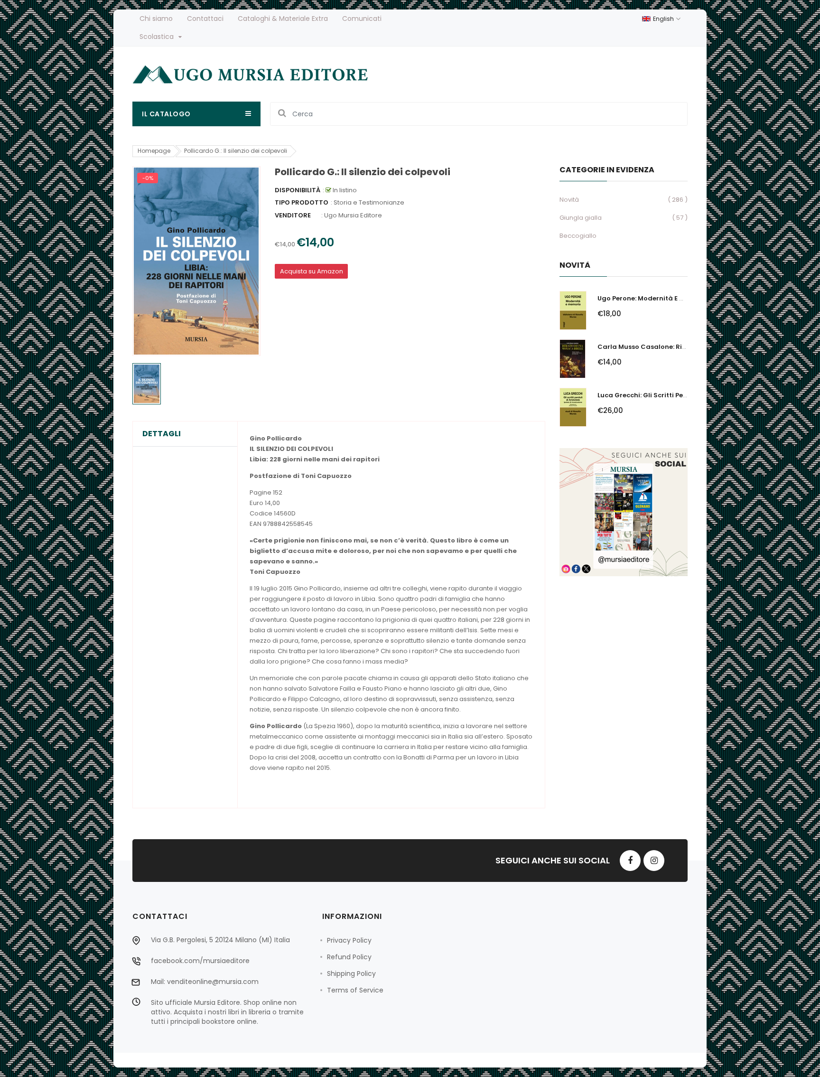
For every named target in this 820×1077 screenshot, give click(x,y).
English (664, 19)
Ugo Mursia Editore (353, 215)
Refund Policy (349, 957)
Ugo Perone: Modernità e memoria (653, 298)
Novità (569, 199)
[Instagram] (653, 860)
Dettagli (161, 434)
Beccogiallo (577, 235)
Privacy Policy (349, 940)
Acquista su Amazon (311, 271)
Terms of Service (355, 990)
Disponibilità (297, 190)
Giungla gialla (580, 217)
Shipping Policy (351, 973)
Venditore (293, 215)
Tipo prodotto (301, 202)
